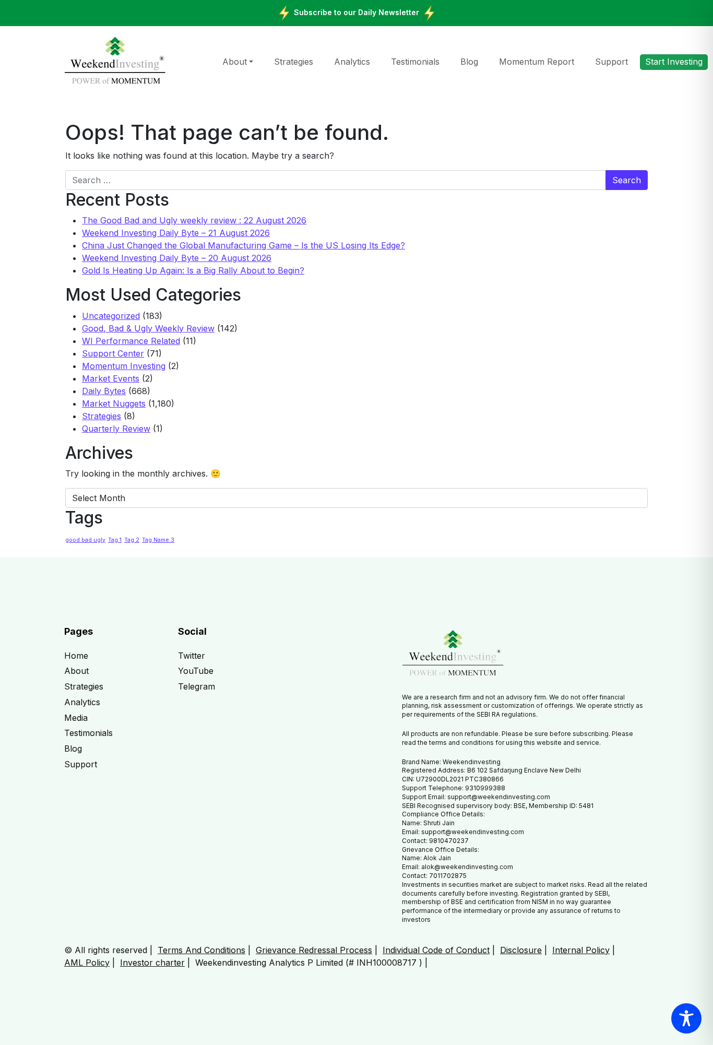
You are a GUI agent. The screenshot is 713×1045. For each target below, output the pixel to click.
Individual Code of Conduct (436, 950)
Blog (469, 61)
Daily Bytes (104, 391)
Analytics (352, 61)
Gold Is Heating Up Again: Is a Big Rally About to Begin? (193, 270)
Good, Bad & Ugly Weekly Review (148, 328)
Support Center (113, 353)
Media (76, 717)
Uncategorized (111, 316)
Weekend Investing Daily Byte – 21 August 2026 (176, 233)
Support (611, 61)
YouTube (195, 671)
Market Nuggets (114, 403)
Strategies (293, 61)
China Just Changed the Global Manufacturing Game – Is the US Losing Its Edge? (243, 245)
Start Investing (674, 61)
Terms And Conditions (201, 950)
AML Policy (87, 962)
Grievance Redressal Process (314, 950)
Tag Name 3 (158, 540)
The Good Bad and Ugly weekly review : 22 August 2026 (194, 220)
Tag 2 (131, 540)
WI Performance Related (131, 341)
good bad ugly (85, 540)
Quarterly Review (116, 428)
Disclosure (521, 950)
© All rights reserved (105, 950)
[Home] (115, 61)
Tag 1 (115, 540)
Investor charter (152, 962)
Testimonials (415, 61)
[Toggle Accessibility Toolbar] (686, 1018)
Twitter (191, 655)
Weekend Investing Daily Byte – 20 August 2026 (176, 258)
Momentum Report (536, 61)
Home (76, 655)
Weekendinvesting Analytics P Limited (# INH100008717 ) (308, 962)
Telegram (196, 686)
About (234, 61)
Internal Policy (581, 950)
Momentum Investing (123, 366)
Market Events (110, 378)
